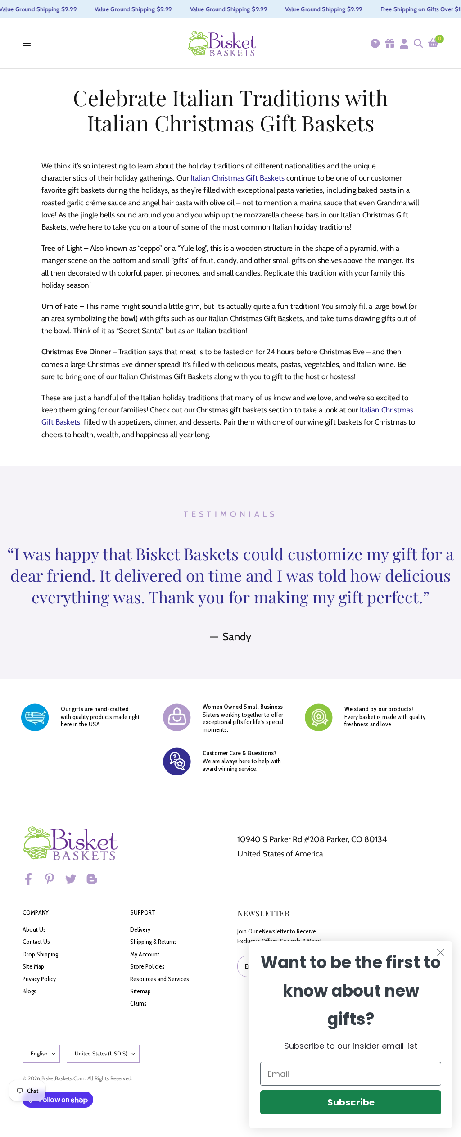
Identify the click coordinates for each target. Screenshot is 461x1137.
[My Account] (404, 43)
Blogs (29, 991)
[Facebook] (32, 879)
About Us (34, 929)
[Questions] (374, 43)
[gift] (389, 43)
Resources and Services (159, 979)
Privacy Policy (39, 979)
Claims (138, 1003)
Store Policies (147, 966)
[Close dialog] (440, 952)
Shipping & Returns (153, 942)
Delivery (140, 929)
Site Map (33, 966)
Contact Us (36, 942)
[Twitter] (75, 879)
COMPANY (36, 912)
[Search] (418, 43)
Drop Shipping (40, 954)
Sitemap (140, 991)
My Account (144, 954)
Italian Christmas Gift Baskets (237, 177)
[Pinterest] (53, 879)
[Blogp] (96, 879)
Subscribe (351, 1102)
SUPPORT (142, 912)
